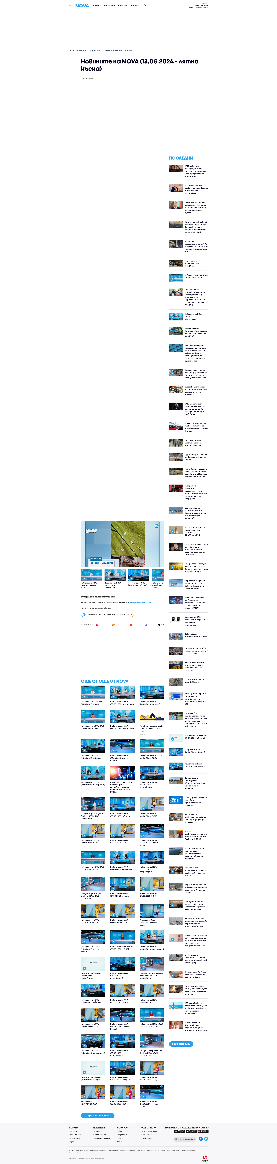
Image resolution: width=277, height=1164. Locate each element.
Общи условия (141, 1150)
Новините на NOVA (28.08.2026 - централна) (93, 783)
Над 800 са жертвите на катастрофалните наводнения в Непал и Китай (196, 888)
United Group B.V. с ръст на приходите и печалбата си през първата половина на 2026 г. (121, 787)
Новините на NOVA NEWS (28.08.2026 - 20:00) (151, 757)
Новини (97, 5)
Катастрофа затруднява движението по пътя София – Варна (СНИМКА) (195, 783)
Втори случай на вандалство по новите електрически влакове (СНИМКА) (196, 332)
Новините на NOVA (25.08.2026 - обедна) (120, 1078)
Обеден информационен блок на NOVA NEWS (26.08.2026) (151, 975)
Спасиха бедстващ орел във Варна (194, 680)
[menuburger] (70, 5)
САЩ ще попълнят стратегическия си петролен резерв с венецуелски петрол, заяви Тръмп (195, 409)
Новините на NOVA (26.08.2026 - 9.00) (119, 1001)
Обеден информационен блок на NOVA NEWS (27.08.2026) (92, 895)
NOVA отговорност (149, 1131)
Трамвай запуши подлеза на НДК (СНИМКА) (192, 263)
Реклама (71, 1150)
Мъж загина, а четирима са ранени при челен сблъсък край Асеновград (196, 959)
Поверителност (151, 1150)
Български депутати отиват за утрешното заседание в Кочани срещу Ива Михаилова (196, 374)
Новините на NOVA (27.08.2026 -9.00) (148, 894)
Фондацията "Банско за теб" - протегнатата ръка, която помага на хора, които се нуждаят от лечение (196, 940)
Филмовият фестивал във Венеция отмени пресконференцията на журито (196, 427)
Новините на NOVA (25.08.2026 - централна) (93, 1052)
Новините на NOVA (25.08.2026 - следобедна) (119, 1053)
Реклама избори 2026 (82, 1150)
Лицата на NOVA (99, 1135)
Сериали (120, 1138)
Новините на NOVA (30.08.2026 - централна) (122, 703)
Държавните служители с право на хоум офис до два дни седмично (195, 818)
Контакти (132, 1150)
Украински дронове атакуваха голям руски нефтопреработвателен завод (196, 990)
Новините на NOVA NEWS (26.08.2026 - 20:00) (122, 948)
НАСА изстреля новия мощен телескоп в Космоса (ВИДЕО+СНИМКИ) (195, 531)
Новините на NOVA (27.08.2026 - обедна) (120, 894)
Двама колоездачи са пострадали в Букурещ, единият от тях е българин (196, 391)
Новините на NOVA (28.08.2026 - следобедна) (148, 784)
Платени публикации (75, 1152)
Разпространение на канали (98, 1150)
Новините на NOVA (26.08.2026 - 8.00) (148, 1001)
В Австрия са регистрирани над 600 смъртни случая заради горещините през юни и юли (196, 246)
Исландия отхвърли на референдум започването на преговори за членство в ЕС (196, 699)
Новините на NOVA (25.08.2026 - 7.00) (119, 1102)
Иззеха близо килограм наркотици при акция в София (196, 457)
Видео (71, 1142)
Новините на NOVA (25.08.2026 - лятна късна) (119, 1026)
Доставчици (123, 1150)
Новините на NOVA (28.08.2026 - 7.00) (119, 841)
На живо (135, 5)
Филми (119, 1142)
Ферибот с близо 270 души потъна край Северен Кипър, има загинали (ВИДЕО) (195, 584)
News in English (146, 1138)
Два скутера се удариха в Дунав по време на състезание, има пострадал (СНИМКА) (195, 513)
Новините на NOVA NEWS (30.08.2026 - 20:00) (92, 703)
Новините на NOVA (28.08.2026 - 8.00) (90, 841)
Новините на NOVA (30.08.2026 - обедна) (150, 703)
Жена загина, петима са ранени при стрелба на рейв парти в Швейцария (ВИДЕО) (196, 922)
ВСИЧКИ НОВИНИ (181, 1044)
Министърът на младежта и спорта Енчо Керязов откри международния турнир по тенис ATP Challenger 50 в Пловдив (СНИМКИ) (196, 297)
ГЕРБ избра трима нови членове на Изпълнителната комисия (196, 801)
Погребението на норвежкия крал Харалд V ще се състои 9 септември (196, 189)
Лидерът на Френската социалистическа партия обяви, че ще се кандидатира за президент (196, 492)
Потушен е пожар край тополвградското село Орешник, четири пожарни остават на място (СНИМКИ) (196, 227)
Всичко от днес (75, 1135)
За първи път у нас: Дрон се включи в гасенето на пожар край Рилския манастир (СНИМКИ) (196, 473)
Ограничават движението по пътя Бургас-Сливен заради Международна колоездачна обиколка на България (196, 719)
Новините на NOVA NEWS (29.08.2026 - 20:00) (92, 727)
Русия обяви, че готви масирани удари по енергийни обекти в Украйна (195, 666)
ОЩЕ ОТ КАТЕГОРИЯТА (98, 1115)
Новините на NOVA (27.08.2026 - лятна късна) (119, 758)
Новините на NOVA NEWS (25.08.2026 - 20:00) (151, 1025)
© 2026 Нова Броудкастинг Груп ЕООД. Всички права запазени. (86, 1158)
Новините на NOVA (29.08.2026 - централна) (122, 727)
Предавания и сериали (102, 1138)
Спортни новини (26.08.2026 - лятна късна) (149, 922)
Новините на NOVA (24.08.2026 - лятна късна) (149, 1103)
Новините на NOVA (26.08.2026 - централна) (152, 948)
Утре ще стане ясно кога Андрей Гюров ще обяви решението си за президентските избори (196, 207)
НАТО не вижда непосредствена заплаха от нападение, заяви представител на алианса (196, 171)
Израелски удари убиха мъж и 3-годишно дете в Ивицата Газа (196, 650)
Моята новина (75, 1138)
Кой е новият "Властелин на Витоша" (196, 635)
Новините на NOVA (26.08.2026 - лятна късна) (90, 949)
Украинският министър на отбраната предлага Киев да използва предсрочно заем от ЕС (196, 549)
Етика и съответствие (188, 1150)
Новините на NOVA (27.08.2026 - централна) (122, 868)
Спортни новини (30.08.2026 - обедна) (195, 750)
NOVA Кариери (146, 1135)
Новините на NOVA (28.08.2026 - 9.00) (148, 815)
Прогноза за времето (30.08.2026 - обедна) (195, 736)
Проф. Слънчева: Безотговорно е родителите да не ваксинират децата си (196, 1026)
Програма (109, 5)
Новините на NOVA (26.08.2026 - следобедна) (119, 975)
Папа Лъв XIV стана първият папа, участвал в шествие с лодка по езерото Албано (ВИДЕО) (195, 603)
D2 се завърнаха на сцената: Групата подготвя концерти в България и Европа (195, 905)
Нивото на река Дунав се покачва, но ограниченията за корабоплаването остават (195, 853)
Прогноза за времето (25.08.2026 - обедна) (91, 1078)
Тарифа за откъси (113, 1150)
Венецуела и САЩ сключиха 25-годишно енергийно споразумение (195, 621)
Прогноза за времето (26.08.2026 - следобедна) (91, 975)
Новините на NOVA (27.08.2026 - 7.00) (119, 921)
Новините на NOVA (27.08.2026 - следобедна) (148, 869)
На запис (123, 5)
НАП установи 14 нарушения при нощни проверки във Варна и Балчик (195, 871)
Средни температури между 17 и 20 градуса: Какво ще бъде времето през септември (196, 567)
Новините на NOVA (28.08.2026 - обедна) (120, 815)
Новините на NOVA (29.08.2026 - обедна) (91, 757)
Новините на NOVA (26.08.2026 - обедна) (91, 1001)
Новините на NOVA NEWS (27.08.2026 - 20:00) (92, 868)
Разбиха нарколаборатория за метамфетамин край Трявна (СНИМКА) (196, 835)
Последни (73, 1131)
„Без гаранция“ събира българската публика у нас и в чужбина (196, 974)
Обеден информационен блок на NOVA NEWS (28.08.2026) (92, 816)
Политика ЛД (161, 1150)
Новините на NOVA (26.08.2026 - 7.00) (90, 1025)
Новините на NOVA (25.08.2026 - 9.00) (148, 1078)
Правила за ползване (173, 1150)
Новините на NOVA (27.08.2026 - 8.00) (90, 921)
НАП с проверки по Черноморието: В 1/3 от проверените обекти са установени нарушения (196, 1008)
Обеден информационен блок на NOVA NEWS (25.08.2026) (151, 1053)
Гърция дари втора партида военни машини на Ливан (194, 442)
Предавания (122, 1135)
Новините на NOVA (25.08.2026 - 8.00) (90, 1102)
